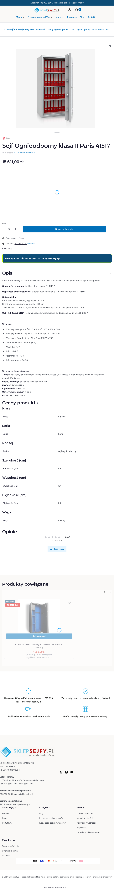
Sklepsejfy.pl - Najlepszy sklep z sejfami (24, 29)
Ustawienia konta (10, 851)
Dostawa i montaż (85, 813)
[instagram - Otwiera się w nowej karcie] (66, 772)
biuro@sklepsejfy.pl (49, 258)
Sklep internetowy (53, 887)
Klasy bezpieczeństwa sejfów (52, 823)
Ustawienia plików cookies (89, 832)
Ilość (4, 223)
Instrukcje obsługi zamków (51, 818)
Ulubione (6, 855)
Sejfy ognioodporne (58, 29)
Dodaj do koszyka (64, 229)
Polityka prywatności (86, 823)
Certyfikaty (7, 823)
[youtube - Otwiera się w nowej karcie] (72, 772)
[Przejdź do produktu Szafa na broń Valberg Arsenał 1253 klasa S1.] (39, 619)
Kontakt (5, 813)
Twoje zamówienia (10, 846)
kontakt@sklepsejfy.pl (22, 794)
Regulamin (81, 827)
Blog (41, 813)
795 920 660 (45, 3)
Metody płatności (84, 818)
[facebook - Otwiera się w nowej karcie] (61, 772)
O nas (4, 818)
